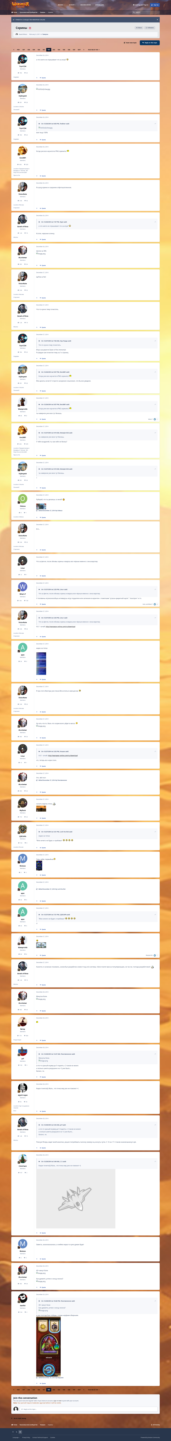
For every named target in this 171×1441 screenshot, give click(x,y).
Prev (18, 49)
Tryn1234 (22, 66)
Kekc (144, 604)
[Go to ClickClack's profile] (22, 1158)
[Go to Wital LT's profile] (22, 586)
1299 (33, 49)
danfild (22, 1306)
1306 (69, 49)
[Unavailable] (41, 505)
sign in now (57, 1401)
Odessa (23, 506)
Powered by (150, 1437)
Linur (23, 568)
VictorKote (23, 194)
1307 (74, 49)
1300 (39, 49)
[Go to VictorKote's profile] (22, 186)
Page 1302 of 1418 (93, 49)
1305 (64, 49)
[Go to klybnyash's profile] (22, 88)
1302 (49, 49)
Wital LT (150, 419)
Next (79, 49)
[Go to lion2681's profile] (22, 150)
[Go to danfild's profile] (22, 1298)
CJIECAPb (22, 836)
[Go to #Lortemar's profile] (22, 250)
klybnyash (23, 96)
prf (23, 1059)
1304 (59, 49)
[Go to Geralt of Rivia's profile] (22, 219)
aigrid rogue (23, 1095)
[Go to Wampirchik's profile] (22, 401)
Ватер (22, 1029)
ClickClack (23, 1166)
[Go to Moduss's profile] (22, 858)
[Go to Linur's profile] (22, 560)
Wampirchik (22, 409)
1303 (54, 49)
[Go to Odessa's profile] (22, 498)
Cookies (52, 1437)
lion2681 (22, 158)
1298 (28, 49)
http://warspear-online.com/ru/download (60, 627)
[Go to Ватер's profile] (22, 1021)
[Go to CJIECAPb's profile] (22, 829)
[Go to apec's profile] (22, 647)
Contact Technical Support (40, 1437)
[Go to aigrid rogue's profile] (22, 1087)
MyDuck (23, 810)
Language (16, 1437)
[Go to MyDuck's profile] (22, 803)
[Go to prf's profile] (22, 1051)
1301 (44, 49)
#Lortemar (23, 258)
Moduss (23, 866)
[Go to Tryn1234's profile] (22, 59)
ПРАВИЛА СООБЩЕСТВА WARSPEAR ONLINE (30, 20)
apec (23, 655)
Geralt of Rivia (22, 227)
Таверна (45, 34)
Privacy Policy (26, 1437)
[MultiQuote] (37, 77)
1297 (23, 49)
